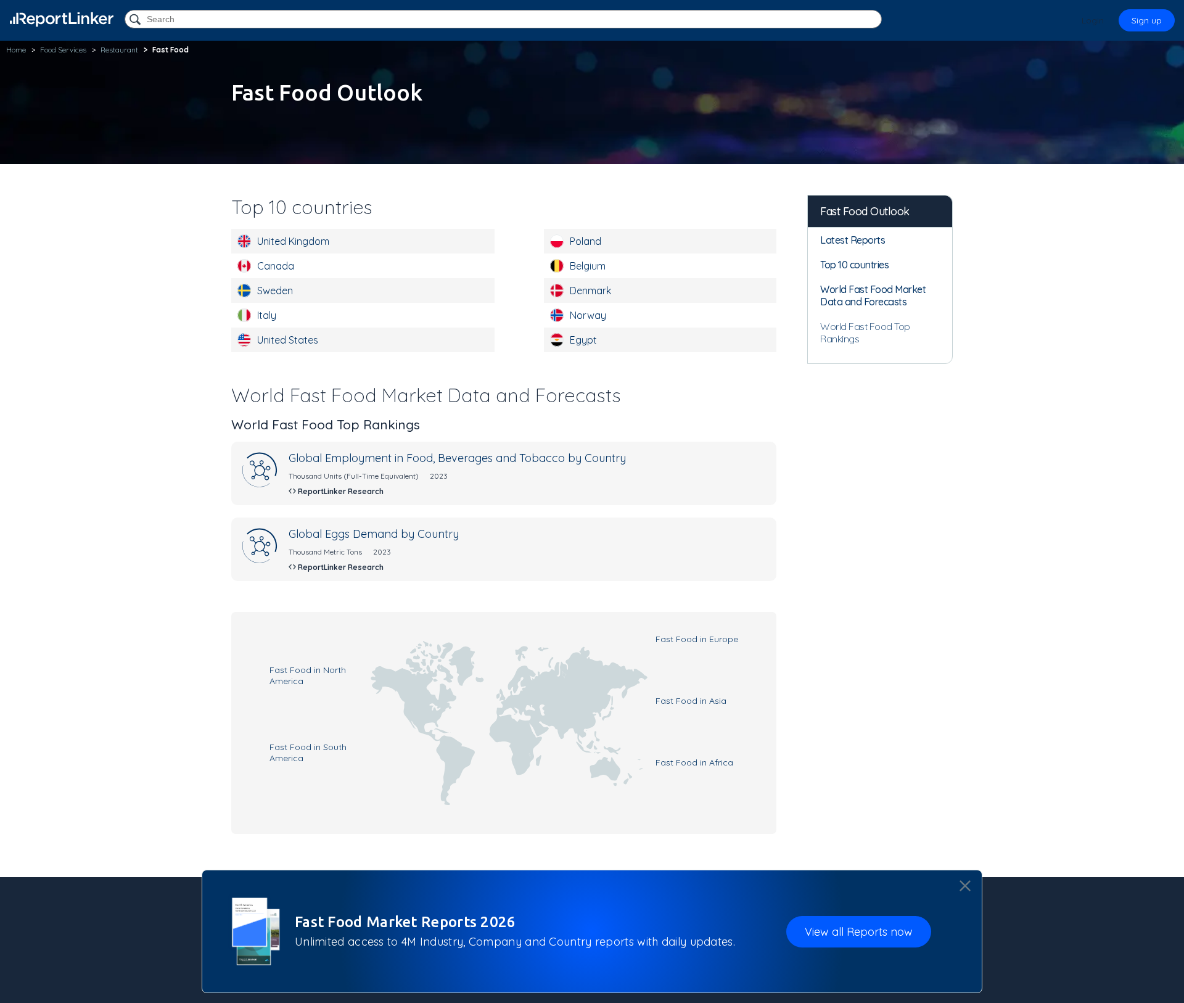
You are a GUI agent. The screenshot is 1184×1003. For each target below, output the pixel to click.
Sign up (1147, 20)
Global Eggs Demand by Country (374, 534)
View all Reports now (859, 931)
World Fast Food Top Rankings (865, 332)
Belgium (588, 266)
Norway (588, 315)
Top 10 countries (854, 264)
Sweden (275, 290)
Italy (266, 315)
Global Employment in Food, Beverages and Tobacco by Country (457, 458)
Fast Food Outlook (865, 211)
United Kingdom (293, 241)
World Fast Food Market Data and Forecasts (873, 295)
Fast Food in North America (307, 675)
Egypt (583, 340)
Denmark (590, 290)
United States (287, 340)
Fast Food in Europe (697, 639)
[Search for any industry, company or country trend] (136, 20)
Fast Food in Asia (691, 700)
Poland (585, 241)
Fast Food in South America (308, 752)
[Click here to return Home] (61, 19)
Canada (275, 266)
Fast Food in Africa (694, 762)
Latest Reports (852, 240)
